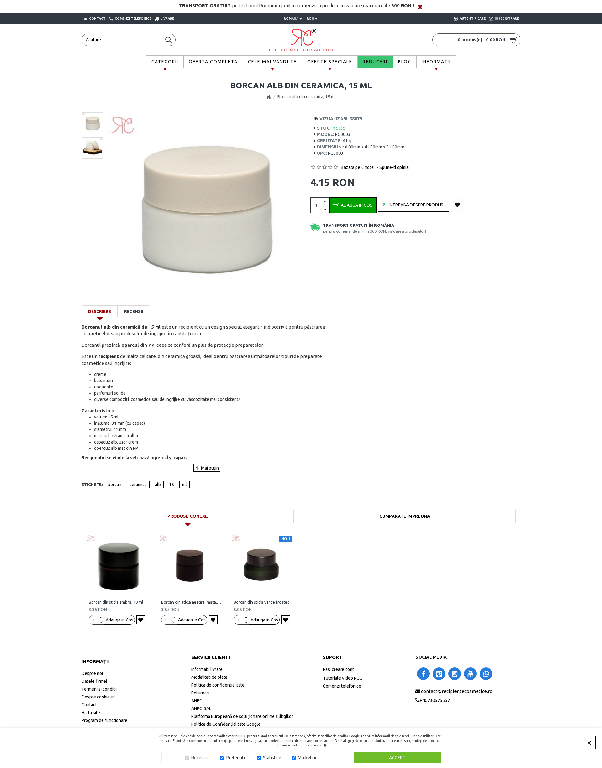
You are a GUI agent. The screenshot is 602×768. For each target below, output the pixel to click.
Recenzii (133, 311)
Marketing (308, 757)
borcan (114, 484)
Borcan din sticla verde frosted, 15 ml (264, 602)
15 (171, 484)
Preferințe (236, 757)
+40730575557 (435, 700)
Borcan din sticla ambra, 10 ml (116, 602)
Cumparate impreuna (404, 516)
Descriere (99, 311)
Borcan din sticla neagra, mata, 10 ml (191, 602)
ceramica (138, 484)
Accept (397, 757)
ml (184, 484)
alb (158, 484)
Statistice (272, 757)
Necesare (200, 757)
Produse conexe (187, 516)
